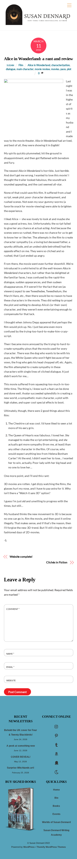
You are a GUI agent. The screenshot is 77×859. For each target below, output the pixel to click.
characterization (60, 65)
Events (56, 814)
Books (56, 806)
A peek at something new (21, 745)
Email (10, 667)
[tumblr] (56, 744)
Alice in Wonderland (39, 65)
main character (25, 69)
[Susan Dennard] (37, 24)
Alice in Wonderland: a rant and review (38, 58)
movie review (42, 69)
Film (21, 65)
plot (69, 69)
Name (10, 653)
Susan (10, 65)
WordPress (29, 847)
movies (55, 69)
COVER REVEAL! (20, 757)
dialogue (10, 69)
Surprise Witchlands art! (20, 767)
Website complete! (21, 556)
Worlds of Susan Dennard (56, 822)
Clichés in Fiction (56, 562)
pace (63, 69)
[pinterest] (56, 735)
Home (56, 789)
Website (11, 680)
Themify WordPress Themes (51, 847)
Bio (56, 797)
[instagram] (56, 726)
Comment (13, 609)
